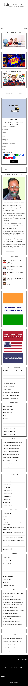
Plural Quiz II (13, 120)
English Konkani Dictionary (14, 234)
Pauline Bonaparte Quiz (8, 560)
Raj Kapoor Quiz (6, 516)
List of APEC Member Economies (10, 613)
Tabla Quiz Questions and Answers (10, 466)
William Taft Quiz (7, 579)
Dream (19, 225)
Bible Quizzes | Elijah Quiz (9, 421)
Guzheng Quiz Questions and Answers (11, 460)
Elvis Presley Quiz (7, 496)
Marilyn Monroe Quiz (8, 490)
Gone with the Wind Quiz (8, 477)
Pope (16, 225)
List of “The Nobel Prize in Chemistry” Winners (13, 610)
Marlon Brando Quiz (7, 481)
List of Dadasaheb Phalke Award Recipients (12, 624)
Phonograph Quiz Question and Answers (12, 445)
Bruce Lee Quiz (6, 487)
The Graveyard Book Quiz (9, 380)
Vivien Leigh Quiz (7, 499)
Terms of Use (20, 667)
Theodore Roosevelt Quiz (9, 566)
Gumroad (12, 251)
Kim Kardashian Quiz (7, 505)
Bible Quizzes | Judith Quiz (9, 428)
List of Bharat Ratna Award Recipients (11, 621)
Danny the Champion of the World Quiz (12, 392)
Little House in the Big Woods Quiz (11, 395)
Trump (4, 226)
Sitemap (3, 676)
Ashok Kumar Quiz (7, 513)
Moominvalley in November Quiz (10, 398)
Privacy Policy (8, 667)
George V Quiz (6, 582)
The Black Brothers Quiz (8, 386)
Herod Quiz (5, 418)
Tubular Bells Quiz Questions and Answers (12, 442)
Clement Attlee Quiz (7, 563)
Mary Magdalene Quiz (8, 406)
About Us (19, 659)
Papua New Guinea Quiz (8, 585)
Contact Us (24, 659)
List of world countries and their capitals (12, 599)
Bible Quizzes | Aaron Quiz (9, 431)
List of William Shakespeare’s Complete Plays (13, 370)
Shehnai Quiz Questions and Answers (11, 454)
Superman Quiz (6, 502)
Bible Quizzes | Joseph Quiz (9, 425)
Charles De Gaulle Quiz (8, 573)
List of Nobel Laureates (8, 596)
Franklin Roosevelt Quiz (8, 570)
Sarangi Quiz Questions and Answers (11, 463)
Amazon (7, 251)
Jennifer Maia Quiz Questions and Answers (16, 278)
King (13, 225)
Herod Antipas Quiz (7, 415)
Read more (14, 161)
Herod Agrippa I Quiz (7, 412)
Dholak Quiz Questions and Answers (11, 470)
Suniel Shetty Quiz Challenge (9, 545)
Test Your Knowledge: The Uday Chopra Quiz (13, 537)
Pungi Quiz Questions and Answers (11, 448)
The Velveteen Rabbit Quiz (9, 383)
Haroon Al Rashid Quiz (8, 576)
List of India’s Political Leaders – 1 (10, 607)
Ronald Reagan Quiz (7, 493)
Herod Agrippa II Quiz (8, 409)
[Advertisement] (14, 18)
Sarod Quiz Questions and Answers (11, 451)
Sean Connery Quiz (7, 484)
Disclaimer (14, 667)
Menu (25, 28)
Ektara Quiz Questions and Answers (11, 457)
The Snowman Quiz (7, 389)
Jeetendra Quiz (6, 519)
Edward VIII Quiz (6, 557)
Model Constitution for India (9, 239)
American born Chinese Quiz (9, 377)
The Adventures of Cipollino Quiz (10, 373)
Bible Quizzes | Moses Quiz (9, 434)
